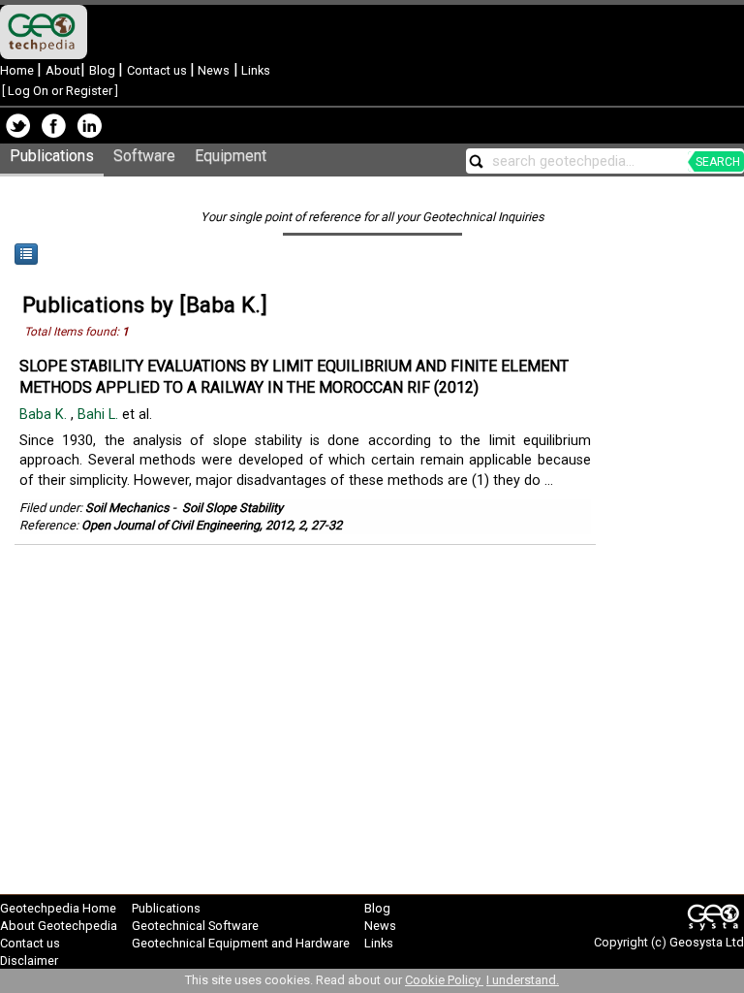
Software (144, 155)
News (212, 70)
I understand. (522, 980)
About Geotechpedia (58, 925)
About (63, 70)
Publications (52, 155)
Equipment (230, 155)
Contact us (158, 70)
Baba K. (45, 414)
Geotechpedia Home (58, 908)
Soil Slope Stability (232, 507)
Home (18, 70)
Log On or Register (60, 90)
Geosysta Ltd (706, 942)
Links (254, 70)
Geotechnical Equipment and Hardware (241, 943)
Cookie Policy (444, 980)
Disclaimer (29, 960)
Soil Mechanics (127, 507)
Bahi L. (100, 414)
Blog (103, 70)
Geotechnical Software (195, 925)
